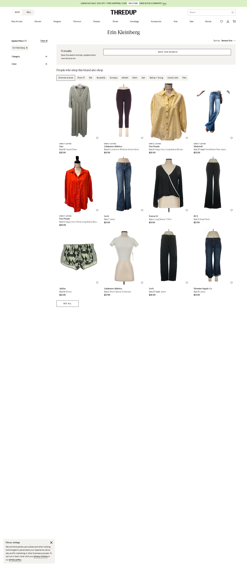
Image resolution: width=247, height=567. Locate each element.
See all (67, 303)
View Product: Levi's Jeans (123, 192)
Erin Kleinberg (19, 48)
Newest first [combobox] (226, 40)
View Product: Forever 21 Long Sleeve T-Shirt (168, 192)
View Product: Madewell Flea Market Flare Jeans (213, 119)
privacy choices (41, 556)
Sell (29, 12)
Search (193, 12)
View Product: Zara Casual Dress (79, 119)
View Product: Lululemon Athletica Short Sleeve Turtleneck (123, 263)
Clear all (43, 41)
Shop (17, 12)
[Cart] (234, 21)
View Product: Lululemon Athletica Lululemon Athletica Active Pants (123, 119)
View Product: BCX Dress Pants (213, 192)
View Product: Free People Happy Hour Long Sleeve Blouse (168, 119)
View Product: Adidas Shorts (79, 263)
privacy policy (15, 559)
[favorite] (97, 138)
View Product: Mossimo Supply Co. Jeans (213, 263)
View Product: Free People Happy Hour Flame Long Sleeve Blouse (79, 192)
